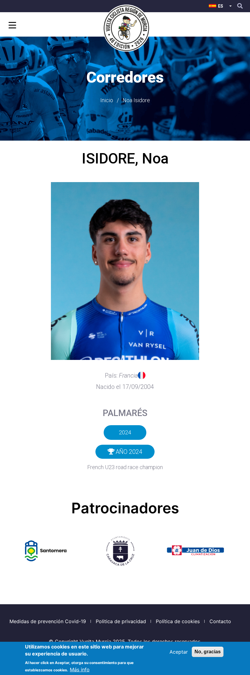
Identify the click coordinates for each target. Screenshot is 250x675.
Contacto (220, 621)
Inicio (106, 100)
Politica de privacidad (121, 621)
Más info (80, 669)
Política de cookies (178, 621)
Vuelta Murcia (95, 641)
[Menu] (11, 25)
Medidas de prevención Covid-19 (47, 621)
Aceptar (179, 652)
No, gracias (208, 651)
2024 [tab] (125, 432)
